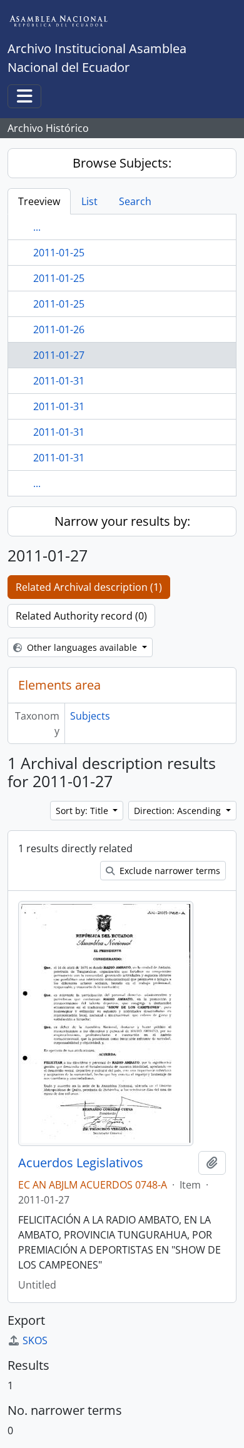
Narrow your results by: (122, 521)
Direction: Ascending (178, 811)
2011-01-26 (58, 329)
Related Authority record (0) (81, 616)
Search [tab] (135, 201)
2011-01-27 (58, 355)
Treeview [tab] (39, 201)
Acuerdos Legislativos (80, 1162)
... (37, 227)
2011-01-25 (58, 252)
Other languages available (82, 647)
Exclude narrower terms (168, 871)
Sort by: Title (83, 811)
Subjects (90, 716)
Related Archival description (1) (89, 587)
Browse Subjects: (122, 162)
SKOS (35, 1340)
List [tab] (89, 201)
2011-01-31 (58, 381)
